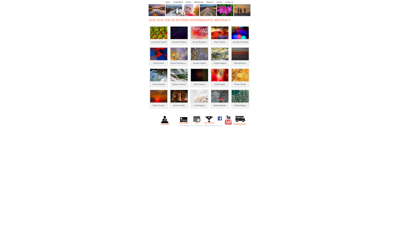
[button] (178, 2)
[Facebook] (220, 118)
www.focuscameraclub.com (213, 125)
